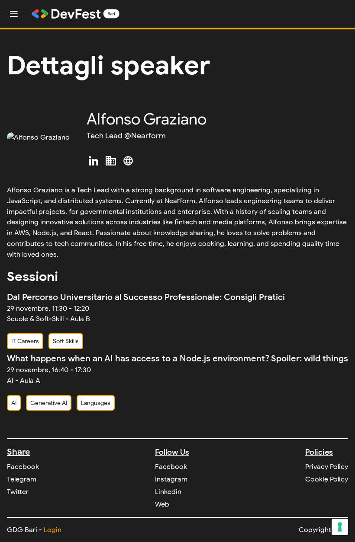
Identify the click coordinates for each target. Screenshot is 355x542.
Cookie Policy (326, 479)
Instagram (171, 479)
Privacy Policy (326, 466)
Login (52, 530)
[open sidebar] (13, 13)
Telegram (21, 479)
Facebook (23, 466)
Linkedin (168, 492)
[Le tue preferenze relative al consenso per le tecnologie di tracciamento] (340, 527)
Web (162, 504)
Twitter (18, 492)
